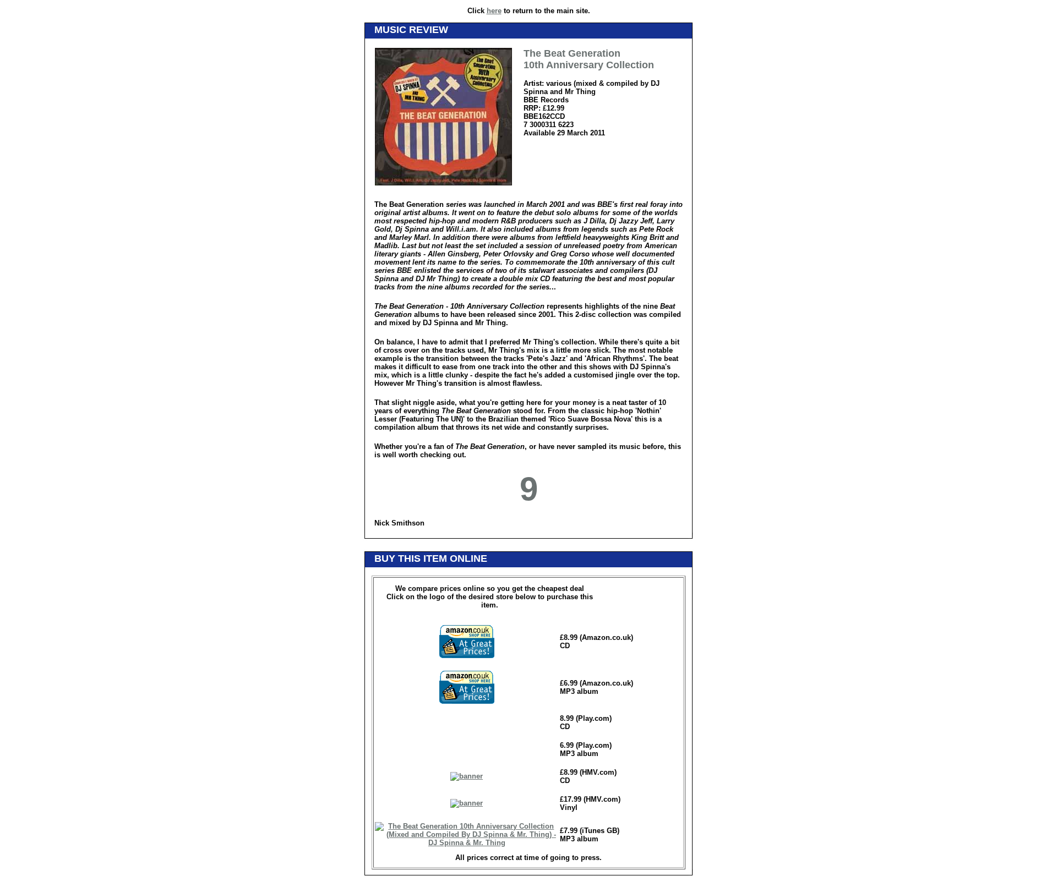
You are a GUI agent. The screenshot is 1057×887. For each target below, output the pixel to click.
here (494, 11)
